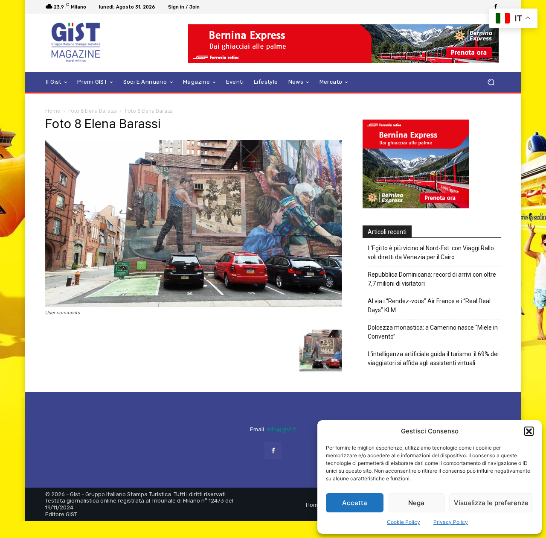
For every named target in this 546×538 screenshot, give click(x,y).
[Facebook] (496, 7)
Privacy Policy (450, 522)
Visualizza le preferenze (491, 503)
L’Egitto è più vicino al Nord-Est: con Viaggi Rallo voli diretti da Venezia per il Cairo (431, 252)
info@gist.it (281, 429)
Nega (416, 503)
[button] (529, 431)
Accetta (354, 503)
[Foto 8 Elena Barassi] (193, 304)
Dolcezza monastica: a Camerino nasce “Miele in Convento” (433, 332)
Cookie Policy (403, 522)
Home (52, 110)
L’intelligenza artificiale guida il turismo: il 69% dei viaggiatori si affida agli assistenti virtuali (433, 358)
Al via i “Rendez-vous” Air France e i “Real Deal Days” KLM (429, 305)
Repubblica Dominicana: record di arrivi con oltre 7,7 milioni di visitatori (432, 279)
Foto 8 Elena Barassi (92, 110)
